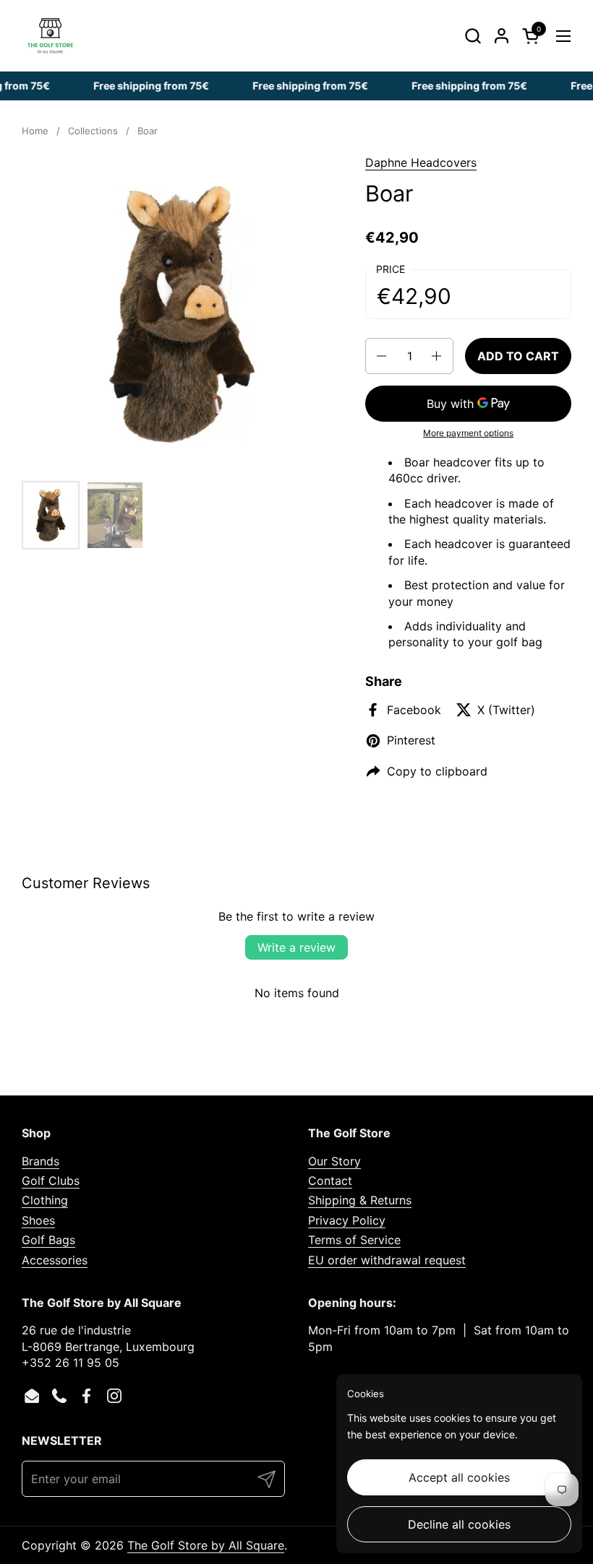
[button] (473, 36)
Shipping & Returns (359, 1200)
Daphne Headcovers (421, 162)
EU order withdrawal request (387, 1260)
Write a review (296, 947)
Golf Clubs (51, 1180)
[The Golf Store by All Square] (50, 35)
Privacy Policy (346, 1220)
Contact (330, 1180)
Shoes (38, 1220)
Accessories (55, 1260)
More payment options (468, 432)
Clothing (45, 1200)
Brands (40, 1161)
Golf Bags (48, 1240)
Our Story (334, 1161)
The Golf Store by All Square (205, 1545)
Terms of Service (354, 1240)
